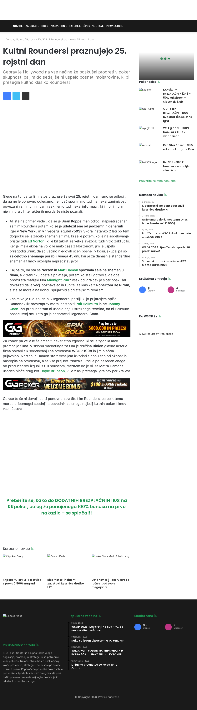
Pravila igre (114, 25)
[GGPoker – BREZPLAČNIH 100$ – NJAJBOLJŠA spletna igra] (149, 114)
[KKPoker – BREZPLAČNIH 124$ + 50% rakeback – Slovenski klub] (149, 93)
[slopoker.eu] (33, 10)
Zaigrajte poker (36, 25)
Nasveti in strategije (66, 25)
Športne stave (93, 25)
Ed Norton (36, 241)
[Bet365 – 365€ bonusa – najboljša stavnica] (149, 167)
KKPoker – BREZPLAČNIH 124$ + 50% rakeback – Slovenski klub (177, 96)
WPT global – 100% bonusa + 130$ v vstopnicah (176, 132)
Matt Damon (68, 270)
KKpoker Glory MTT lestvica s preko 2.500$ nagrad (22, 581)
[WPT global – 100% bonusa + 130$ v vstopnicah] (149, 133)
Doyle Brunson (52, 371)
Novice (18, 25)
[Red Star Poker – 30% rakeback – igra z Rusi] (149, 150)
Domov (9, 39)
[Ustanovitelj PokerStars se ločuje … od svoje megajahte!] (111, 565)
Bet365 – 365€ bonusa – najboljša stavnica (176, 166)
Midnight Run (58, 280)
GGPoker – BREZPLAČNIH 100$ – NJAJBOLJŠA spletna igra (177, 115)
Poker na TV (33, 39)
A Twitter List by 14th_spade (156, 333)
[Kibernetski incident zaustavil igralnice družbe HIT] (66, 565)
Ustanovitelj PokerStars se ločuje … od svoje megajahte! (110, 583)
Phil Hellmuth (87, 304)
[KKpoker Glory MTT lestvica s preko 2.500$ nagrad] (22, 565)
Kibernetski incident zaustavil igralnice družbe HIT (65, 583)
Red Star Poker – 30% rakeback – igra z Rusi (178, 147)
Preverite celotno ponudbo (157, 181)
